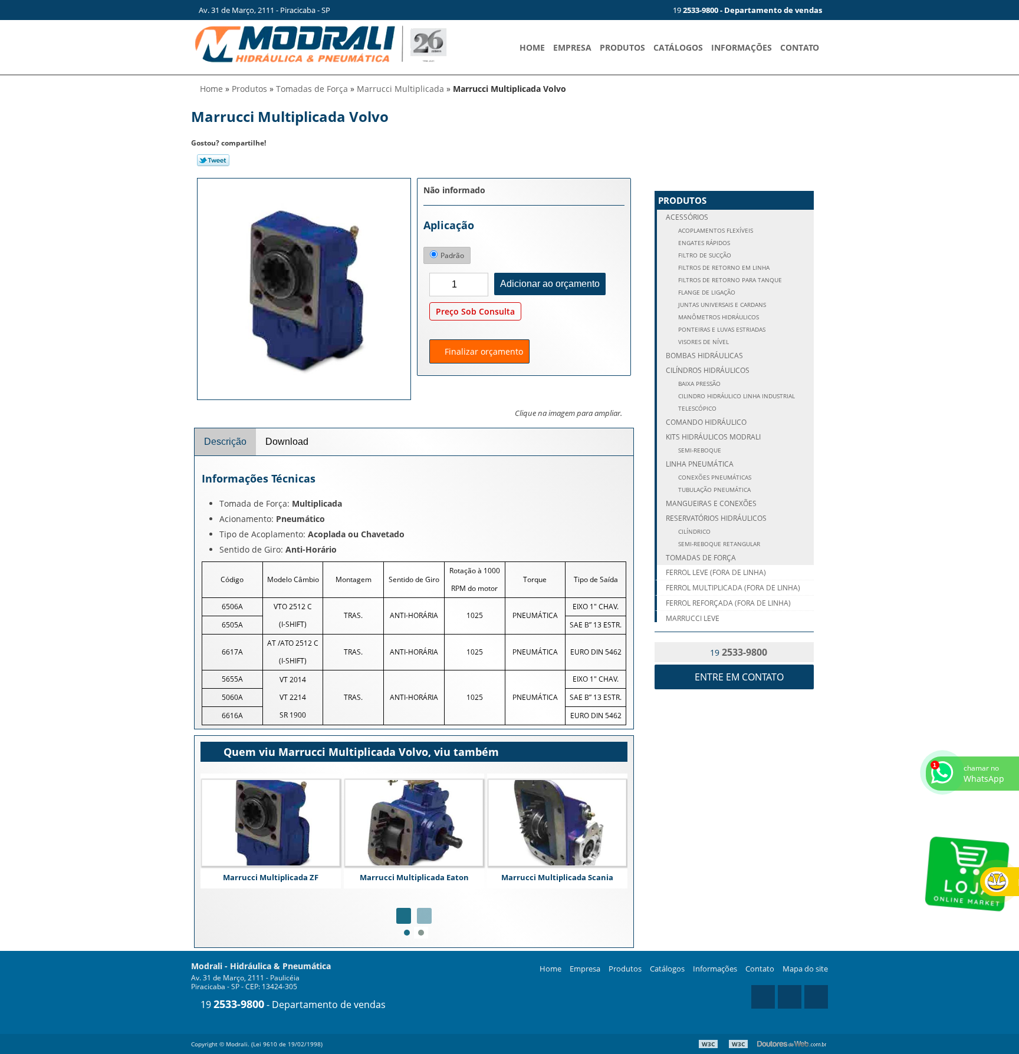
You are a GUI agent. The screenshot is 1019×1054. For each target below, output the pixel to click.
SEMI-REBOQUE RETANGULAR (718, 544)
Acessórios (687, 217)
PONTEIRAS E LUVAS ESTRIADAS (720, 329)
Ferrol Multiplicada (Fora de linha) (733, 588)
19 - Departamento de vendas (292, 1004)
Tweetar (213, 160)
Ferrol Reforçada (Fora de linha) (728, 603)
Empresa (572, 47)
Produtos (622, 47)
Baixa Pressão (698, 384)
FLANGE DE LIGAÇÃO (705, 292)
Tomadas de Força (701, 558)
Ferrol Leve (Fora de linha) (716, 572)
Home (532, 47)
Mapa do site (805, 968)
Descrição (225, 442)
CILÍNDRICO (693, 532)
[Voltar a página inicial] (321, 43)
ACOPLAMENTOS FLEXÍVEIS (714, 230)
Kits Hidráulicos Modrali (713, 437)
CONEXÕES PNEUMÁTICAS (713, 477)
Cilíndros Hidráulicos (708, 370)
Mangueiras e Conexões (711, 503)
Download (286, 442)
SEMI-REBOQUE (698, 450)
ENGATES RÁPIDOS (703, 243)
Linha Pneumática (700, 464)
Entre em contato (738, 676)
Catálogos (678, 47)
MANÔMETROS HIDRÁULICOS (717, 317)
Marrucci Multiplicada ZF (270, 877)
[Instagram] (631, 10)
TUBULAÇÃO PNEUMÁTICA (713, 490)
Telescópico (696, 408)
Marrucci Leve (692, 618)
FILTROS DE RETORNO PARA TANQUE (729, 280)
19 (746, 10)
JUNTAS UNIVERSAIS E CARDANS (721, 305)
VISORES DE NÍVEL (702, 342)
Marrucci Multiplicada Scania (557, 877)
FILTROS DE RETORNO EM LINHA (723, 268)
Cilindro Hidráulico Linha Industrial (735, 396)
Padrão (452, 255)
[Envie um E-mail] (611, 10)
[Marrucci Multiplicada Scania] (557, 822)
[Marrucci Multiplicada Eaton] (414, 822)
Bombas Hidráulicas (704, 356)
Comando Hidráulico (706, 422)
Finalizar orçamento (482, 351)
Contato (799, 47)
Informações (741, 47)
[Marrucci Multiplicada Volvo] (304, 288)
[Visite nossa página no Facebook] (650, 10)
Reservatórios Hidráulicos (716, 518)
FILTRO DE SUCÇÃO (703, 255)
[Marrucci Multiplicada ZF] (271, 822)
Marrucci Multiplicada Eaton (414, 877)
